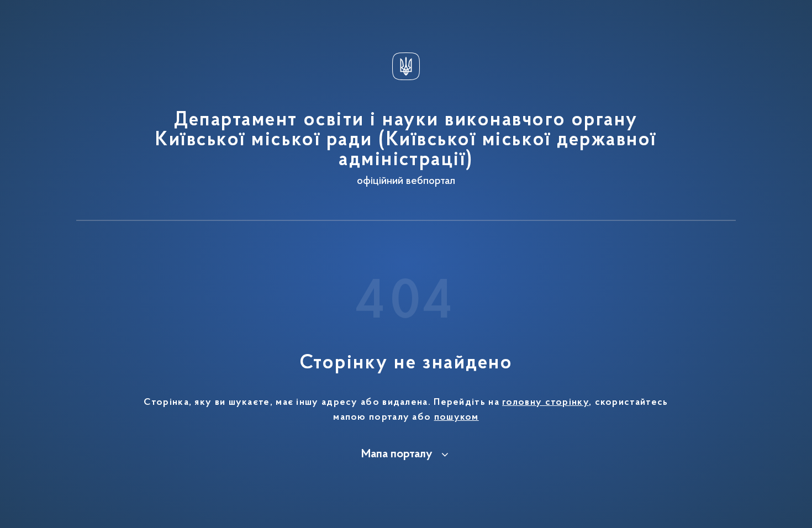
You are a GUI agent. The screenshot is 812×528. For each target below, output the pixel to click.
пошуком (456, 418)
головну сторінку (545, 403)
